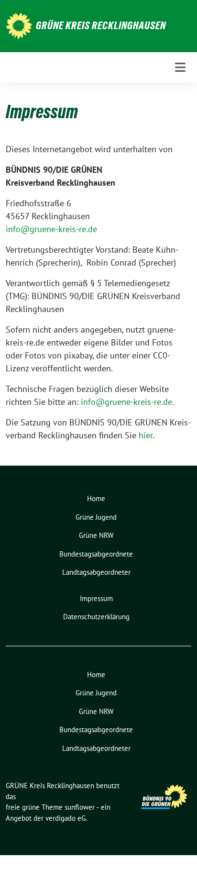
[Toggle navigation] (180, 67)
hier (146, 435)
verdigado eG (65, 818)
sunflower (80, 807)
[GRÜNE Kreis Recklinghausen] (19, 25)
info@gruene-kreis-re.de (51, 228)
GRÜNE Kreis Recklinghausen (101, 25)
